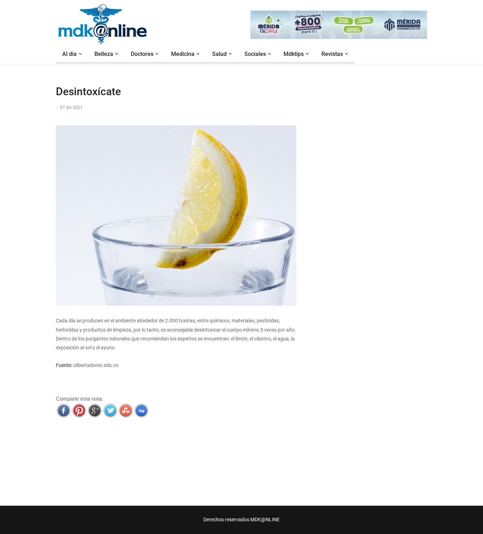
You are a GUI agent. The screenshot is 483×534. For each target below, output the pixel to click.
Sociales (255, 54)
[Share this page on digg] (141, 410)
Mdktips (294, 54)
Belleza (103, 54)
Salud (219, 54)
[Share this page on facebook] (64, 410)
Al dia (69, 54)
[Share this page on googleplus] (95, 410)
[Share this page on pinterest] (79, 410)
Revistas (332, 54)
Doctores (142, 54)
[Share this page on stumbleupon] (126, 410)
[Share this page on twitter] (110, 410)
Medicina (182, 54)
